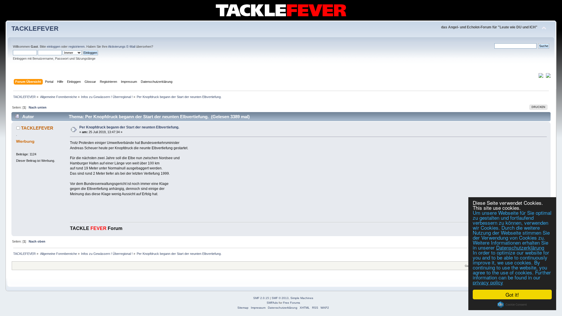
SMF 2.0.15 (261, 298)
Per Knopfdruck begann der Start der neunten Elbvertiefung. (129, 127)
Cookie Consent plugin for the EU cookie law (512, 304)
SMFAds (272, 302)
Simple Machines (301, 298)
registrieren (76, 46)
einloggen (53, 46)
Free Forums (291, 302)
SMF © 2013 (280, 298)
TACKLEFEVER (35, 28)
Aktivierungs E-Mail (121, 46)
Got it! (512, 294)
